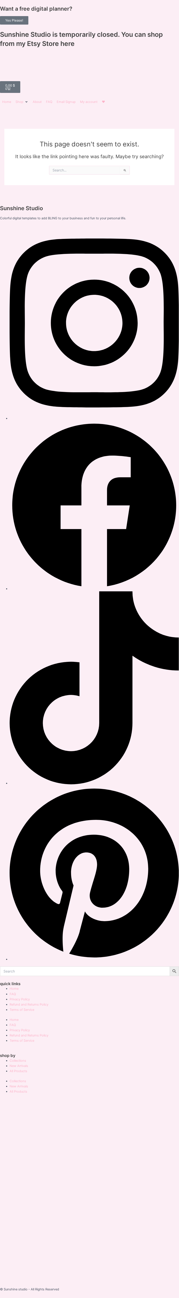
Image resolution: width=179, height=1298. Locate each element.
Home (14, 989)
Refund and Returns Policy (29, 1004)
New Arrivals (19, 1066)
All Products (18, 1071)
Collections (18, 1061)
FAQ (13, 994)
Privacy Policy (20, 999)
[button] (22, 102)
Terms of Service (22, 1010)
